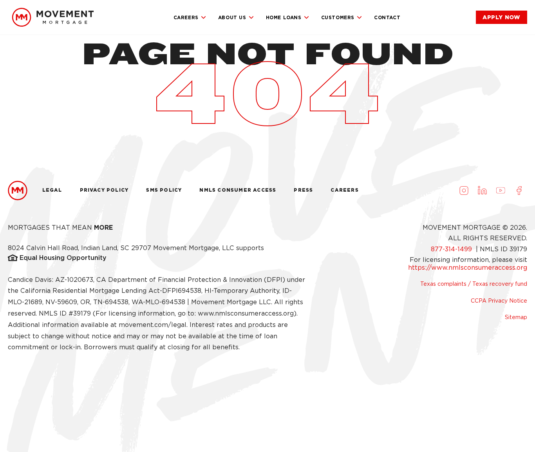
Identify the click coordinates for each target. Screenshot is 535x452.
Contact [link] (387, 17)
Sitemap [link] (516, 317)
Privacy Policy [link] (104, 190)
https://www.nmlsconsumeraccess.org (467, 267)
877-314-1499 (452, 249)
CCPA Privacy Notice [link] (499, 301)
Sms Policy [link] (164, 190)
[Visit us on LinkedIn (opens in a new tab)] (482, 190)
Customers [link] (337, 17)
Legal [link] (52, 190)
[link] (53, 17)
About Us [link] (232, 17)
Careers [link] (186, 17)
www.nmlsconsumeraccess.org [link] (246, 313)
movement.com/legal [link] (152, 325)
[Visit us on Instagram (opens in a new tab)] (463, 190)
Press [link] (303, 190)
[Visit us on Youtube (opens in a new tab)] (500, 190)
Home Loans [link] (284, 17)
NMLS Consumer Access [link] (237, 190)
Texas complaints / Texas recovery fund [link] (473, 284)
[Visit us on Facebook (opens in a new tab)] (519, 190)
